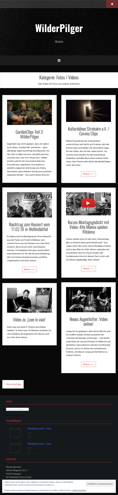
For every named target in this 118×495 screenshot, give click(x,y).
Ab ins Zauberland (14, 415)
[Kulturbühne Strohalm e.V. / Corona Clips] (88, 110)
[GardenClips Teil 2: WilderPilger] (29, 112)
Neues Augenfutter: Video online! (89, 321)
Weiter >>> (88, 174)
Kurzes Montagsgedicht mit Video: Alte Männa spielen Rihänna (88, 227)
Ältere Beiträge (13, 384)
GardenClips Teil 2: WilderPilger (29, 134)
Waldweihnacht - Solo (39, 428)
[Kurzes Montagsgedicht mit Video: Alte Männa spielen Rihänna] (88, 203)
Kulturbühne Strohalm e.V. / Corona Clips (88, 131)
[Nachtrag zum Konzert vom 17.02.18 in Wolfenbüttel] (29, 204)
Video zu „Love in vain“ (29, 319)
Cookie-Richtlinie (79, 490)
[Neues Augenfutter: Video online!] (88, 299)
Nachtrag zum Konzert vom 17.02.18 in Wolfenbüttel (29, 226)
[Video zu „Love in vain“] (29, 300)
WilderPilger (59, 28)
